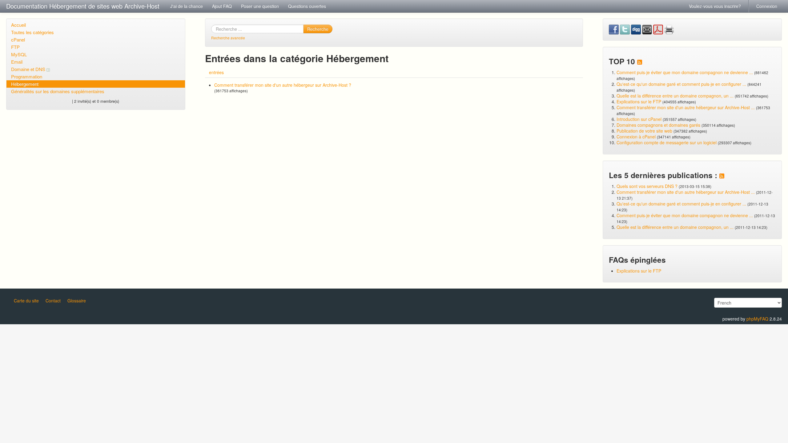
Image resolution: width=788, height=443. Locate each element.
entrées (216, 72)
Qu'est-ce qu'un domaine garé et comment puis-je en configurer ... (681, 84)
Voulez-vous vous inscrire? (715, 6)
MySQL (19, 54)
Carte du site (26, 300)
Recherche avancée (228, 37)
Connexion (766, 6)
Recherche (317, 29)
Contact (53, 300)
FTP (15, 47)
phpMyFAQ (757, 319)
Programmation (26, 76)
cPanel (18, 39)
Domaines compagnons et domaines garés (658, 125)
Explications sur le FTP (639, 101)
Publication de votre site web (644, 131)
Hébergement (24, 84)
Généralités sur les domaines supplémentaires (57, 91)
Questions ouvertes (307, 6)
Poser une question (260, 6)
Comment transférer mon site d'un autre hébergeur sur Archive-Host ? (282, 85)
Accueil (18, 25)
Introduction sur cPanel (639, 119)
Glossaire (76, 300)
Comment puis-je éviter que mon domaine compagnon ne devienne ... (685, 72)
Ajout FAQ (222, 6)
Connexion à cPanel (636, 137)
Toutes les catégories (32, 32)
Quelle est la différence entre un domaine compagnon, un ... (675, 96)
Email (16, 61)
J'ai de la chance (186, 6)
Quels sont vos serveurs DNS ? (647, 186)
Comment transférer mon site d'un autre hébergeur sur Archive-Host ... (686, 107)
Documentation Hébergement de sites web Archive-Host (82, 6)
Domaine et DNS (28, 69)
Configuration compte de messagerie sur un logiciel (667, 142)
